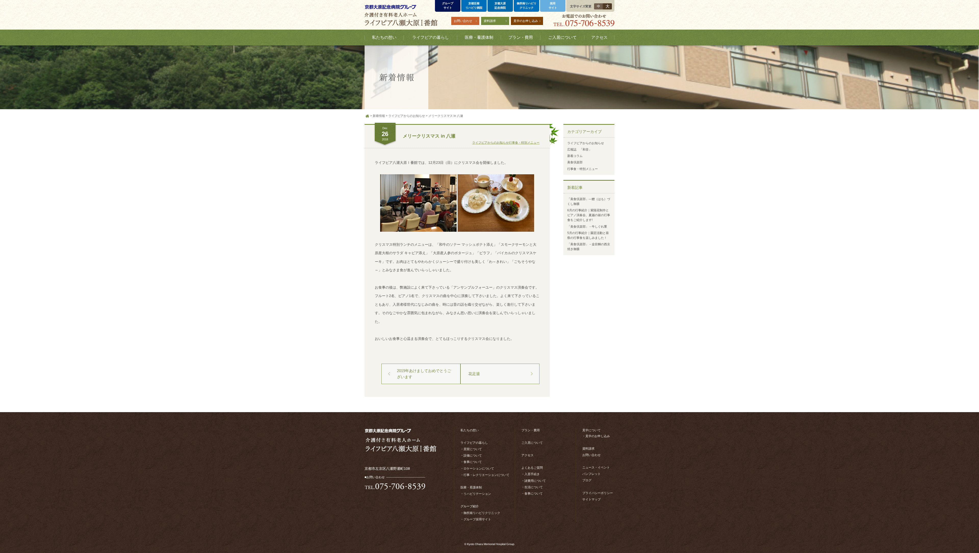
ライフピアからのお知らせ (490, 142)
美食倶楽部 (575, 162)
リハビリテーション (477, 494)
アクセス (527, 455)
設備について (472, 455)
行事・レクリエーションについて (486, 475)
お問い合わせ (463, 21)
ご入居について (532, 443)
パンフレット (591, 474)
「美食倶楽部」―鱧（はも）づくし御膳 (588, 201)
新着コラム (575, 156)
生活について (533, 487)
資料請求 (490, 21)
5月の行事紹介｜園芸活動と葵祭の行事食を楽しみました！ (588, 235)
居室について (472, 449)
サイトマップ (591, 499)
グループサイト (447, 5)
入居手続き (532, 474)
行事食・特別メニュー (524, 142)
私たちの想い (469, 430)
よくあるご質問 (532, 468)
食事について (472, 462)
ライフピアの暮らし (474, 443)
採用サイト (553, 5)
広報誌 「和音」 (579, 149)
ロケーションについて (478, 468)
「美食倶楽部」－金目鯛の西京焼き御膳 (588, 246)
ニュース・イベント (596, 467)
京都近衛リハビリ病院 (474, 5)
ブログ (586, 480)
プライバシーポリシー (597, 493)
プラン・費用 (530, 430)
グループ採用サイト (477, 519)
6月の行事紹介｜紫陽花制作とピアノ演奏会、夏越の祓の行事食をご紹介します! (588, 215)
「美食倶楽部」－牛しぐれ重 (587, 226)
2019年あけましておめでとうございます (424, 373)
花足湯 (474, 374)
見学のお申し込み (525, 21)
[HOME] (367, 116)
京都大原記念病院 (500, 5)
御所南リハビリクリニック (526, 5)
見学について (591, 430)
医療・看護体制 (471, 487)
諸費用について (535, 481)
